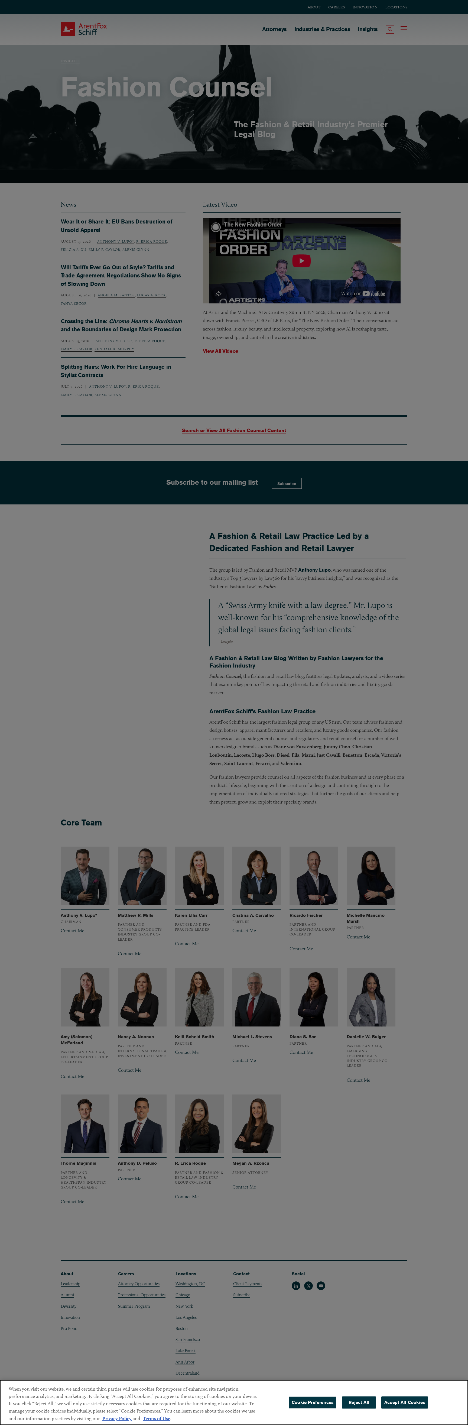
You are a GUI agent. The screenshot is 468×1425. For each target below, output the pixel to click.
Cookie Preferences (312, 1402)
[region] (234, 1402)
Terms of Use (156, 1418)
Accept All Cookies (404, 1402)
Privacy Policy (117, 1418)
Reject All (359, 1402)
